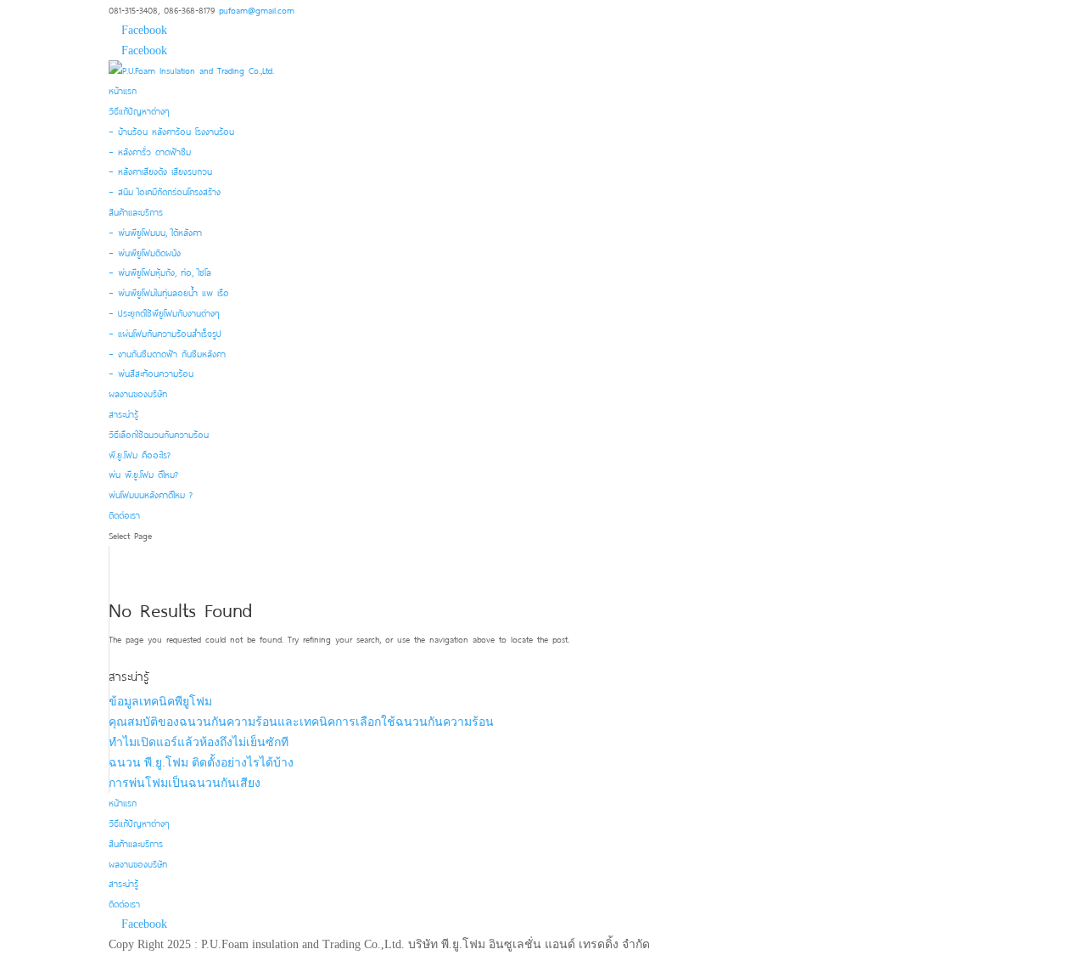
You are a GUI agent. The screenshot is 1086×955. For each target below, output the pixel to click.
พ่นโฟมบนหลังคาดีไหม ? (151, 494)
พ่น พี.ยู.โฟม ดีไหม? (143, 473)
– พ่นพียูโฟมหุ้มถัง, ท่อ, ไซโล (160, 271)
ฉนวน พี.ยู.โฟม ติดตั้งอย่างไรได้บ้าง (201, 762)
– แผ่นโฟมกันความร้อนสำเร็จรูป (165, 332)
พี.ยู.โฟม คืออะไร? (140, 454)
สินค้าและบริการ (136, 211)
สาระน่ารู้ (123, 413)
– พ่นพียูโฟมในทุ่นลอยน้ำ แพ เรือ (169, 292)
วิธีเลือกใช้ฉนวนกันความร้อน (159, 433)
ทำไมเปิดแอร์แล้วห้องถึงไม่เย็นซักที (198, 742)
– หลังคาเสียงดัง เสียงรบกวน (160, 170)
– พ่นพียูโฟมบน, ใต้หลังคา (155, 231)
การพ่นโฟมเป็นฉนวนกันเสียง (184, 783)
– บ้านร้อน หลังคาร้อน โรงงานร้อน (171, 130)
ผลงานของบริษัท (138, 393)
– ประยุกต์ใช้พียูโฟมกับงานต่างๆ (164, 312)
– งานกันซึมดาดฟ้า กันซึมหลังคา (167, 353)
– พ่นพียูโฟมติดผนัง (145, 252)
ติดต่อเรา (124, 514)
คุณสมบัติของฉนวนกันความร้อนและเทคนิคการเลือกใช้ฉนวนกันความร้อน (301, 722)
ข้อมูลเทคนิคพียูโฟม (160, 701)
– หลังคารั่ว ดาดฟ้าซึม (150, 151)
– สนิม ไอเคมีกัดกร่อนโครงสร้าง (165, 191)
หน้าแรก (123, 90)
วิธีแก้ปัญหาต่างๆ (139, 110)
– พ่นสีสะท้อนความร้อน (151, 372)
